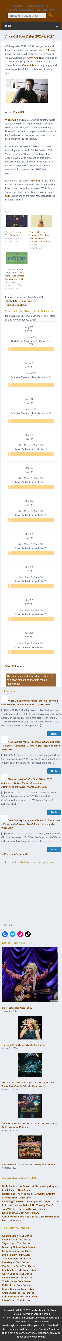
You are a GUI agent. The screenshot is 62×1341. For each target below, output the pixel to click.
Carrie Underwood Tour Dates (20, 1296)
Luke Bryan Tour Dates (15, 1262)
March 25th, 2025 (37, 786)
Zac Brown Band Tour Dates (18, 1266)
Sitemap (45, 1313)
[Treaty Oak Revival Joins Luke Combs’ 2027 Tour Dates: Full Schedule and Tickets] (30, 1106)
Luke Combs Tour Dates (16, 1300)
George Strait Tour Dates (17, 1235)
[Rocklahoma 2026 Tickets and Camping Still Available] (30, 1147)
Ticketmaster (28, 300)
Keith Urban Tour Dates (16, 1285)
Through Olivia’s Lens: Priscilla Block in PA (23, 1045)
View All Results (14, 666)
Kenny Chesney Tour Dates (18, 1288)
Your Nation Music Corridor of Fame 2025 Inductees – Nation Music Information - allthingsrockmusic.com (26, 783)
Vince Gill (44, 49)
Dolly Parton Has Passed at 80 (17, 1008)
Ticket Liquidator (16, 304)
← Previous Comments (14, 853)
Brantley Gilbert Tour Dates (18, 1247)
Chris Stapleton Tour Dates (18, 1292)
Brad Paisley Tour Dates (16, 1254)
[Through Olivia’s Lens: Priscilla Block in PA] (30, 1028)
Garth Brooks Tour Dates (17, 1273)
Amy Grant (34, 57)
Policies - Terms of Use (25, 1313)
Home (7, 25)
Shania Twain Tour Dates (16, 1239)
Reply (54, 733)
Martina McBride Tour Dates (19, 1269)
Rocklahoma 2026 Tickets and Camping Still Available (28, 1164)
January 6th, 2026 (40, 704)
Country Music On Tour (42, 1309)
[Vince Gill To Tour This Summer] (15, 221)
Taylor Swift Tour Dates (16, 1243)
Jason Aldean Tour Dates (16, 1258)
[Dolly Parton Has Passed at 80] (30, 975)
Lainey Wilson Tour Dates (17, 1277)
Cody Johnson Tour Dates (17, 1250)
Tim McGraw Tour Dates (16, 1281)
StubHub (11, 300)
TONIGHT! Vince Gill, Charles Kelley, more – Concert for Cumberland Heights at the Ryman (15, 275)
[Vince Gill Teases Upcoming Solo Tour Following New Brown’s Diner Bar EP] (40, 221)
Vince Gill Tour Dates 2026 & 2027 (29, 36)
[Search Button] (50, 15)
